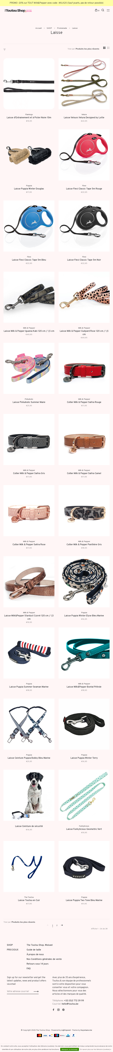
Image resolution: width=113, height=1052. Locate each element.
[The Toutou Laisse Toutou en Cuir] (28, 867)
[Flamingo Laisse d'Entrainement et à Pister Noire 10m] (28, 84)
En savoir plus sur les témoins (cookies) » (95, 1049)
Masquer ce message (69, 1049)
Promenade (62, 28)
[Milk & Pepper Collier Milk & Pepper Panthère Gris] (84, 511)
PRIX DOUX (12, 950)
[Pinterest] (63, 1010)
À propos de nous (35, 954)
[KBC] (67, 1036)
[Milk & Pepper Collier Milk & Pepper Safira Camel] (84, 440)
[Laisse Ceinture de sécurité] (28, 796)
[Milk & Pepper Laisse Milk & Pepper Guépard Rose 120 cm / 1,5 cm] (84, 298)
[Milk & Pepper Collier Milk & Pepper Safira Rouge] (84, 369)
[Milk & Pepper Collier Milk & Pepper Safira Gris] (28, 440)
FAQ (29, 968)
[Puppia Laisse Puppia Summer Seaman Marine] (28, 653)
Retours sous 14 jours (38, 964)
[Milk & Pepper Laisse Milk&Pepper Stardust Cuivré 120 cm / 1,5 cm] (28, 582)
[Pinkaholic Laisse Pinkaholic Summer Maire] (28, 369)
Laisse (75, 28)
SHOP (49, 28)
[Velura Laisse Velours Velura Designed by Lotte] (84, 84)
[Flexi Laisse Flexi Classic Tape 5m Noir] (84, 226)
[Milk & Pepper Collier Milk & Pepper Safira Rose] (28, 511)
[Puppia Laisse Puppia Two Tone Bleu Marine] (84, 867)
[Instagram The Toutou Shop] (58, 1010)
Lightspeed (66, 1030)
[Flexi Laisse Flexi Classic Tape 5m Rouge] (84, 155)
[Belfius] (62, 1036)
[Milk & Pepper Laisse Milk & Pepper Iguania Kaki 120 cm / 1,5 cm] (28, 298)
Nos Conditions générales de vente (44, 959)
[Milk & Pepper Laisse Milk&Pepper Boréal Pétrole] (84, 653)
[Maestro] (56, 1036)
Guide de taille (34, 950)
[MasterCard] (39, 1036)
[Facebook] (53, 1010)
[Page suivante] (62, 925)
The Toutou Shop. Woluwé (40, 945)
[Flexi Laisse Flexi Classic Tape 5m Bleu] (28, 226)
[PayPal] (73, 1036)
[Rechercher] (103, 11)
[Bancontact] (50, 1036)
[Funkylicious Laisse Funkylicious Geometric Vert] (84, 796)
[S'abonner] (35, 991)
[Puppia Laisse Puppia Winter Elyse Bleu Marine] (84, 582)
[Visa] (45, 1036)
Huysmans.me (86, 1030)
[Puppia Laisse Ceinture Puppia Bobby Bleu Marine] (28, 725)
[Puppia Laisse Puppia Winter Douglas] (28, 155)
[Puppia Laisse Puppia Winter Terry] (84, 725)
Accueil (38, 28)
